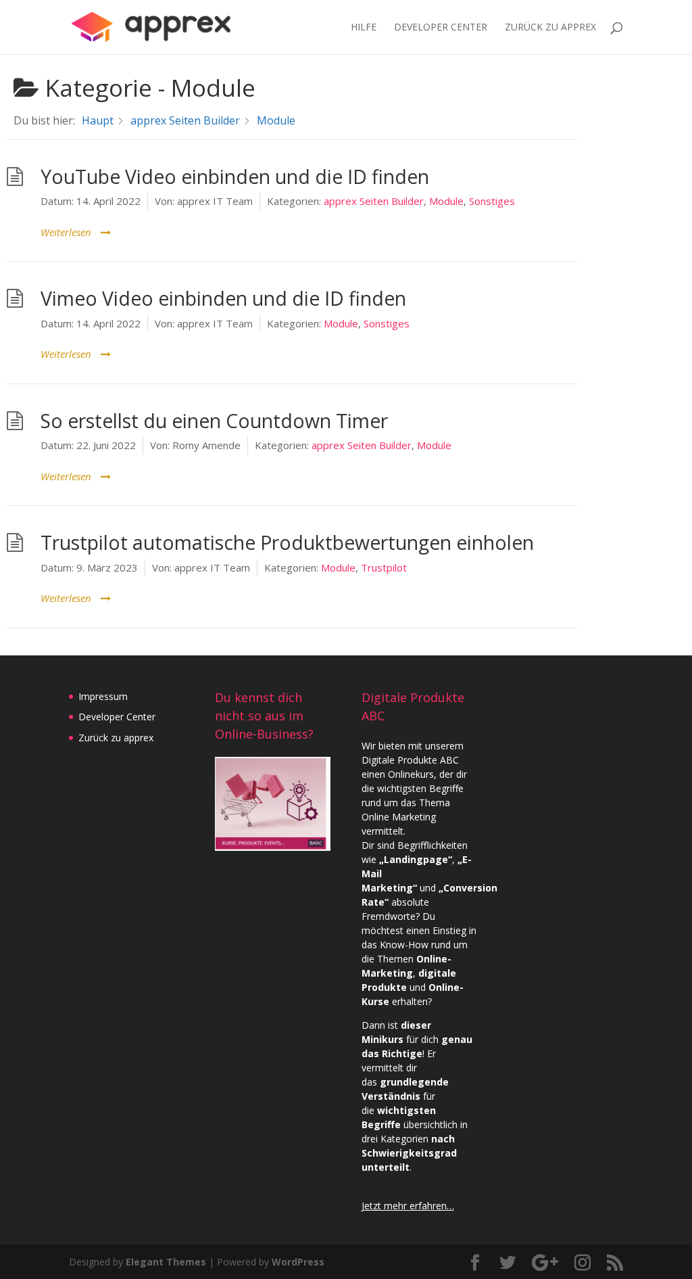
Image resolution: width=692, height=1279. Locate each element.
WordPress (298, 1261)
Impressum (103, 696)
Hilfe (363, 27)
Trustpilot (384, 567)
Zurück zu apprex (115, 737)
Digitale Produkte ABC (410, 759)
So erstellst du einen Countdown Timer (214, 421)
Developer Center (440, 27)
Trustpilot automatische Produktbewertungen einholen (287, 542)
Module (446, 201)
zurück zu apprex (550, 27)
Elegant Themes (166, 1261)
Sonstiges (492, 201)
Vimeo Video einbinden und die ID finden (223, 298)
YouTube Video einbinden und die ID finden (235, 176)
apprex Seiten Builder (374, 201)
